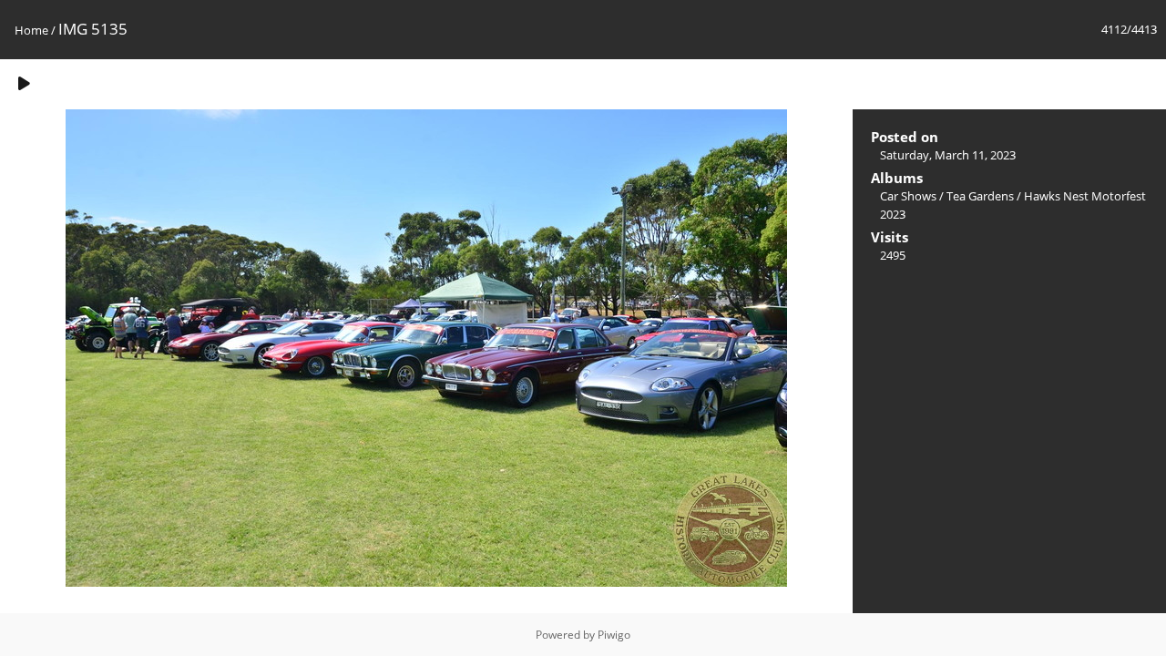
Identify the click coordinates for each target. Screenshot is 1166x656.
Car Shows (908, 196)
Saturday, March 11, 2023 (948, 155)
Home (31, 30)
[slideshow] (24, 83)
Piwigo (614, 634)
